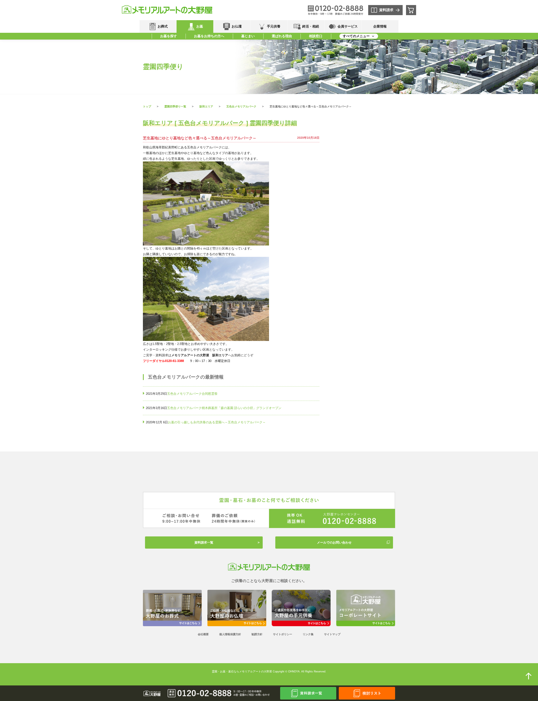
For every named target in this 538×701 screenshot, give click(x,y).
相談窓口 (315, 36)
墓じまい (248, 36)
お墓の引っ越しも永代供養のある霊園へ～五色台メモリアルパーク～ (217, 422)
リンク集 (308, 634)
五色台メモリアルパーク (241, 106)
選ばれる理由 (282, 36)
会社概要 (203, 634)
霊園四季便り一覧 (175, 106)
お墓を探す (168, 36)
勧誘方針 (257, 634)
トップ (147, 106)
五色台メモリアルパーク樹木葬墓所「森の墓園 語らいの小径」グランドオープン (224, 408)
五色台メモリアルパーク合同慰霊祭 (192, 393)
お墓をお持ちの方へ (209, 36)
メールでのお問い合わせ (334, 542)
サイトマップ (332, 634)
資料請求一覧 (203, 542)
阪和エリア (206, 106)
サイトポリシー (282, 634)
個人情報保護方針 (230, 634)
